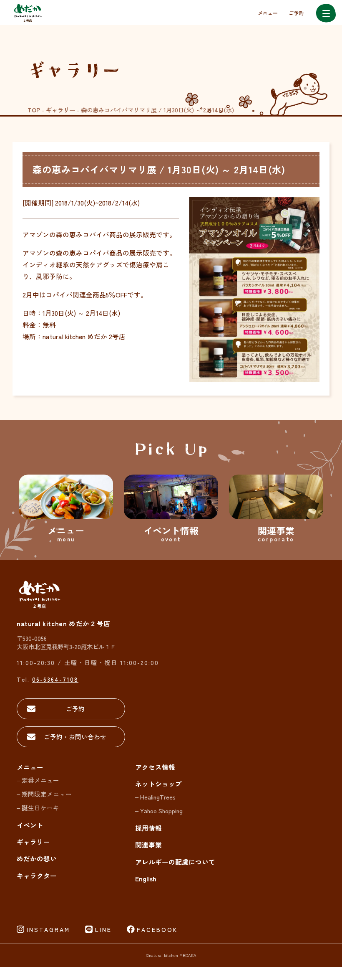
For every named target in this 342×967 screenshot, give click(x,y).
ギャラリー (60, 109)
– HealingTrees (155, 796)
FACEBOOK (157, 929)
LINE (103, 929)
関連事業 (148, 845)
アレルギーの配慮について (175, 862)
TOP (34, 109)
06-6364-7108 (55, 679)
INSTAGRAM (48, 929)
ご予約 (296, 12)
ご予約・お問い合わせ (75, 736)
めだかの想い (37, 858)
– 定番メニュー (38, 780)
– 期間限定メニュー (44, 793)
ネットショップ (158, 784)
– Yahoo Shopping (159, 810)
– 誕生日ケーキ (38, 807)
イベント (30, 825)
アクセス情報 (155, 767)
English (145, 878)
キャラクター (37, 876)
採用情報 (148, 828)
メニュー (268, 12)
